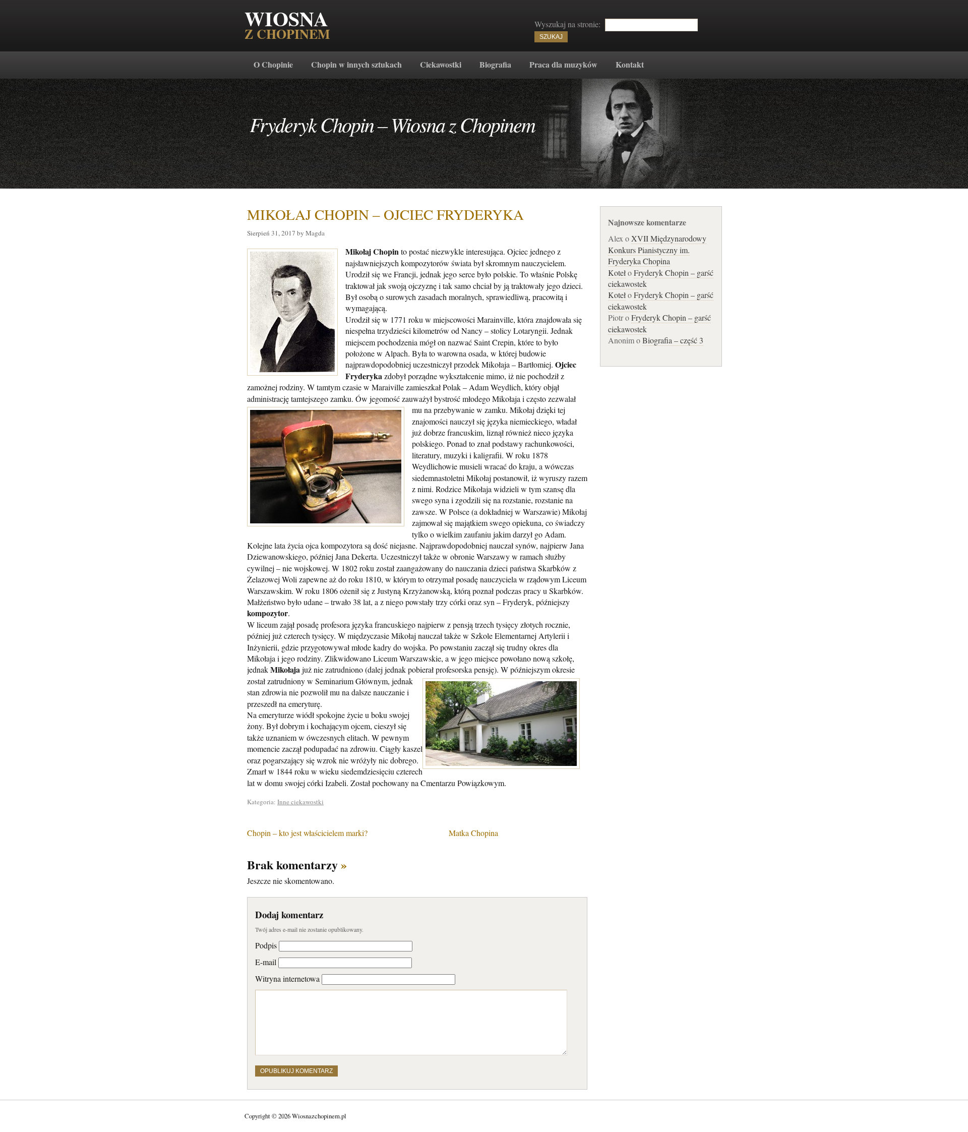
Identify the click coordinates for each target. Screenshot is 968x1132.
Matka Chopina (473, 832)
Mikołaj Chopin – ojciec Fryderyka (385, 214)
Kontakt (630, 64)
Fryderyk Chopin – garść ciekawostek (660, 278)
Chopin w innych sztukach (356, 64)
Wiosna (287, 26)
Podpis (266, 945)
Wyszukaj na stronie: (567, 24)
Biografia (495, 64)
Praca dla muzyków (563, 64)
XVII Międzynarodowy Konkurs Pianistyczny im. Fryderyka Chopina (657, 249)
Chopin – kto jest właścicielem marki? (307, 832)
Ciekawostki (440, 64)
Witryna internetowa (287, 978)
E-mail (265, 962)
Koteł (617, 272)
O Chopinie (273, 64)
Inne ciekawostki (300, 801)
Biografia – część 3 (672, 340)
